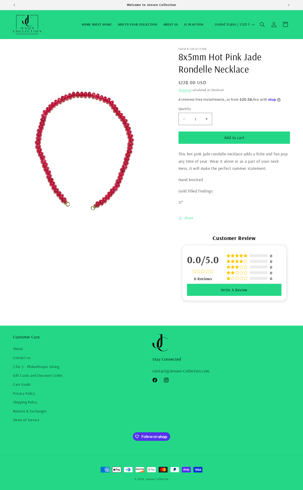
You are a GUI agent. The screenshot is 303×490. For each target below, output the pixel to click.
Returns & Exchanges (30, 411)
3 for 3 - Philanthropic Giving (36, 366)
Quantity (184, 109)
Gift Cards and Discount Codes (37, 375)
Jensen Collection (157, 479)
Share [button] (188, 218)
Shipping (184, 90)
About (18, 348)
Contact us (22, 357)
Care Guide (22, 384)
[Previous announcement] (14, 5)
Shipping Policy (25, 402)
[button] (262, 24)
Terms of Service (26, 420)
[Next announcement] (289, 5)
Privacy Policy (24, 393)
